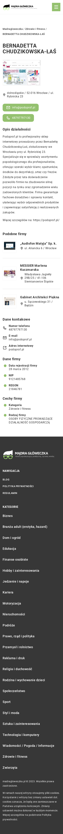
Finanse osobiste (15, 559)
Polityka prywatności (18, 486)
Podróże (9, 625)
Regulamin (10, 493)
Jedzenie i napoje (16, 581)
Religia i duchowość (17, 669)
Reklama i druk (14, 658)
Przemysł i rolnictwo (18, 647)
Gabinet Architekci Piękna (39, 297)
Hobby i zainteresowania (21, 570)
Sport (7, 702)
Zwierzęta (10, 767)
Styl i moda (11, 713)
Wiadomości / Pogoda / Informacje (28, 745)
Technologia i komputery (21, 735)
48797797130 (21, 117)
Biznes (8, 516)
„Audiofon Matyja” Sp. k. (38, 243)
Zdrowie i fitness (20, 408)
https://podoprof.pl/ (46, 220)
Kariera (8, 592)
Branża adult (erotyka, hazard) (25, 527)
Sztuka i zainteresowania (21, 724)
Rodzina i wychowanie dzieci (24, 680)
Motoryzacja (12, 603)
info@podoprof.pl (23, 107)
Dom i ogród (12, 538)
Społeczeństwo (14, 691)
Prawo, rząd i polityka (18, 636)
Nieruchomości (14, 614)
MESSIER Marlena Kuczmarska (33, 267)
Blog (6, 479)
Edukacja (9, 548)
